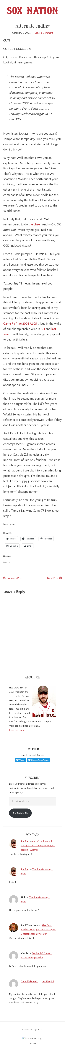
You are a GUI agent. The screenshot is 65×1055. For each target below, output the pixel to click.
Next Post (53, 578)
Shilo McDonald (29, 981)
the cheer (35, 224)
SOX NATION (32, 12)
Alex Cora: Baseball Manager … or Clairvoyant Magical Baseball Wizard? (38, 845)
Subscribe (20, 812)
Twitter (32, 1043)
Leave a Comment (43, 32)
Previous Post (14, 578)
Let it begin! (48, 981)
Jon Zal (24, 841)
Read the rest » (16, 730)
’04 (43, 329)
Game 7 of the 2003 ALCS (20, 323)
